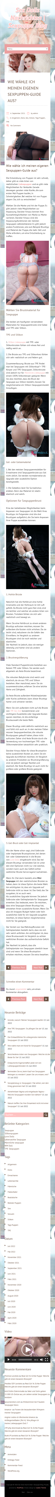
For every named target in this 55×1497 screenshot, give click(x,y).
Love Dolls (9, 1136)
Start (23, 1492)
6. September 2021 (17, 113)
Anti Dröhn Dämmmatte (15, 1391)
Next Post (38, 967)
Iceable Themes (41, 1488)
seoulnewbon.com (12, 1402)
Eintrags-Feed (13, 1460)
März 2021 (12, 1279)
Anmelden (12, 1454)
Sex (27, 118)
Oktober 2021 (13, 1262)
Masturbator (12, 1192)
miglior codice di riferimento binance (20, 1417)
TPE (7, 122)
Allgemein (16, 118)
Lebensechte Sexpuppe (15, 1139)
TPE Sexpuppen (12, 1148)
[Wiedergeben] (8, 1359)
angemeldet (20, 989)
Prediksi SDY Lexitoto (13, 1383)
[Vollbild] (46, 1359)
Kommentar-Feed (15, 1465)
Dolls (23, 118)
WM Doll (9, 1145)
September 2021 (15, 1268)
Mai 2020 (11, 1312)
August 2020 (13, 1296)
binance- (8, 1409)
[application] (27, 1350)
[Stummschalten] (41, 1359)
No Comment (15, 125)
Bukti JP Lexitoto (11, 1435)
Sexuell (11, 1214)
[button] (27, 1350)
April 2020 (12, 1318)
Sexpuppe (9, 1130)
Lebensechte (13, 1181)
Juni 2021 (12, 1273)
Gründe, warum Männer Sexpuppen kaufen (25, 1020)
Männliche (12, 1186)
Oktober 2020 (13, 1290)
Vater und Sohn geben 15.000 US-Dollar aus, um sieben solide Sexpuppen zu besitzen (27, 1394)
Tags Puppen (40, 118)
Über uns (30, 1492)
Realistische (12, 1197)
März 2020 (12, 1323)
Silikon (32, 118)
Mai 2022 (11, 1251)
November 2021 (14, 1257)
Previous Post (18, 967)
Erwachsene (13, 1175)
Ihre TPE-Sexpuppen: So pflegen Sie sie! (25, 1028)
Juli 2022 (11, 1246)
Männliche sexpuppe (14, 1142)
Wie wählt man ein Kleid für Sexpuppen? (25, 1045)
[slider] (25, 1359)
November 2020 (14, 1284)
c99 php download (12, 1428)
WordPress (20, 1488)
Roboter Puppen (14, 1203)
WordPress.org (13, 1471)
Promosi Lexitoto (12, 1376)
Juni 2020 (12, 1307)
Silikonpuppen (11, 1133)
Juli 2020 (11, 1301)
